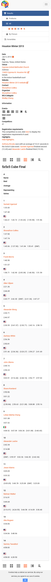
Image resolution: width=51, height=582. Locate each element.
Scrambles (11, 39)
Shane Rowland (10, 389)
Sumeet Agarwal (27, 147)
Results (10, 13)
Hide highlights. (8, 140)
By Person (13, 34)
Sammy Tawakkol (11, 544)
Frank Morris (9, 257)
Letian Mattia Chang (12, 415)
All (10, 24)
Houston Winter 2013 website (14, 83)
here (27, 132)
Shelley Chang (7, 98)
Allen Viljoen (8, 283)
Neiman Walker (10, 494)
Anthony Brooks (8, 144)
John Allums (9, 362)
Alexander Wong (10, 309)
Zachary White (9, 336)
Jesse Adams (9, 468)
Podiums (12, 18)
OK (25, 580)
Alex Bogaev (8, 520)
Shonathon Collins (9, 88)
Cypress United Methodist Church (15, 67)
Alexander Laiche (19, 149)
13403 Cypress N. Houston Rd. (14, 72)
